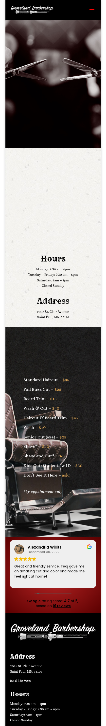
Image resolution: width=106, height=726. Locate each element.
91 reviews (62, 605)
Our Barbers (53, 215)
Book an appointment (53, 136)
